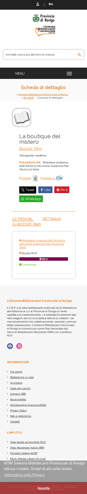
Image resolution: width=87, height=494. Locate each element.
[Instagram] (19, 346)
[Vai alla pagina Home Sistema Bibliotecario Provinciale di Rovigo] (43, 25)
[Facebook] (10, 346)
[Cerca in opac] (79, 55)
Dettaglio (52, 219)
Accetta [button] (44, 488)
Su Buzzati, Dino (26, 224)
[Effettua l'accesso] (37, 4)
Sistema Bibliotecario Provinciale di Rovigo (43, 94)
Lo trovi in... (23, 219)
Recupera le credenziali (50, 4)
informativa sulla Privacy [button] (24, 475)
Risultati (29, 97)
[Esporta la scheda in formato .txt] (35, 178)
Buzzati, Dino (30, 149)
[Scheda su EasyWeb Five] (59, 178)
